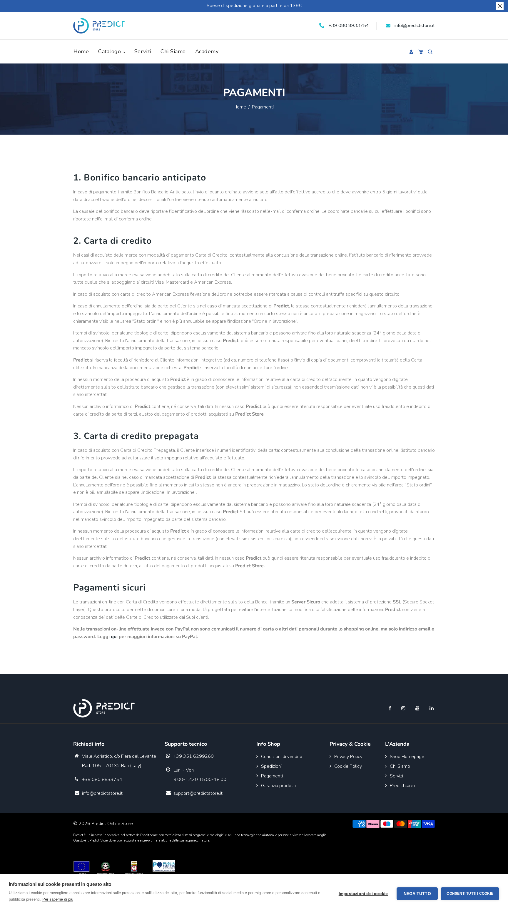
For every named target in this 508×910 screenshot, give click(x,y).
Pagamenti (272, 776)
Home (81, 51)
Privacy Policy (348, 756)
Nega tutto (417, 893)
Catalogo (110, 51)
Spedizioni (271, 766)
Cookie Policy (348, 766)
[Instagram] (404, 708)
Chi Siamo (173, 51)
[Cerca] (430, 51)
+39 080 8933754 (348, 25)
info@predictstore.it (414, 25)
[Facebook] (390, 708)
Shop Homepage (407, 756)
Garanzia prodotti (278, 785)
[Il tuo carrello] (420, 51)
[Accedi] (411, 51)
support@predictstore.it (198, 793)
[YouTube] (418, 708)
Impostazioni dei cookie (363, 893)
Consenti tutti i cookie (470, 893)
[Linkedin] (432, 708)
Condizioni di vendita (281, 756)
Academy (207, 51)
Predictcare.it (403, 785)
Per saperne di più (57, 899)
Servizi (142, 51)
